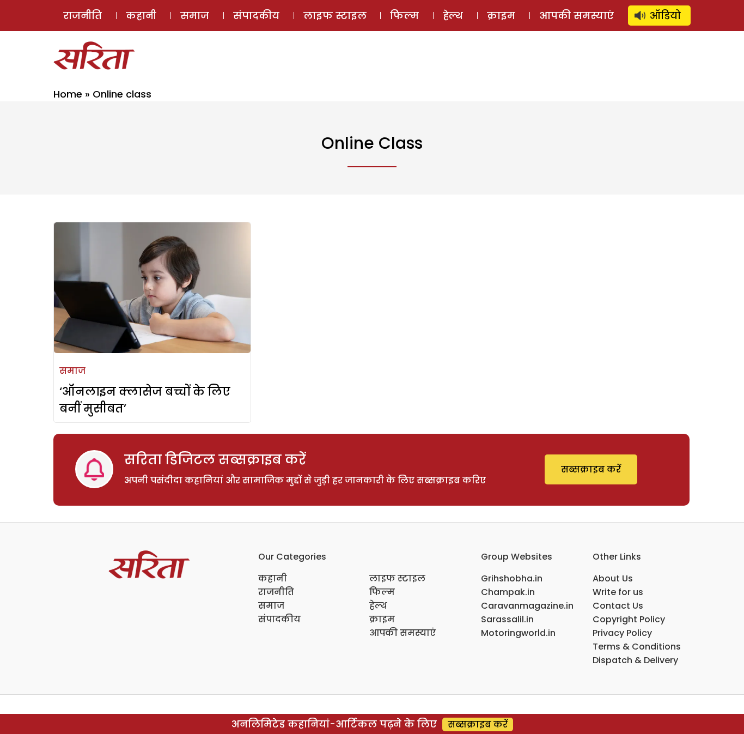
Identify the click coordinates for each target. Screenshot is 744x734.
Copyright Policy (629, 619)
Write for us (618, 592)
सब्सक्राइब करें (591, 469)
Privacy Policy (622, 633)
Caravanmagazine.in (527, 605)
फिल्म (404, 15)
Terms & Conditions (637, 646)
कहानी (141, 15)
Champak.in (508, 592)
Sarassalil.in (507, 619)
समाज (194, 15)
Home (67, 94)
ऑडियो (665, 15)
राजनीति (82, 15)
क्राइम (501, 15)
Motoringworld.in (518, 633)
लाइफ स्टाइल (335, 15)
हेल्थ (453, 15)
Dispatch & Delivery (635, 660)
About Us (613, 578)
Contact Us (618, 605)
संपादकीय (256, 15)
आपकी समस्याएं (576, 15)
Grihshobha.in (511, 578)
